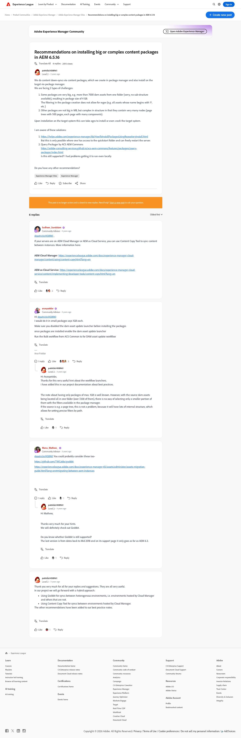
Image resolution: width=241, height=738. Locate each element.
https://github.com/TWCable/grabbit (54, 461)
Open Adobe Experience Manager (187, 31)
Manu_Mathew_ (50, 447)
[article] (95, 259)
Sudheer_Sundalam (51, 227)
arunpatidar (47, 308)
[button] (220, 15)
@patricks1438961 (43, 235)
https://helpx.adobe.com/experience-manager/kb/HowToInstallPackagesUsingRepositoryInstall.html (94, 136)
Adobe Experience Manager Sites (72, 15)
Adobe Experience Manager (44, 15)
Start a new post (117, 202)
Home (7, 15)
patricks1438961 (49, 70)
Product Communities (21, 15)
